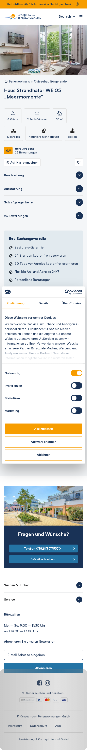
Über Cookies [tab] (71, 303)
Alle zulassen (43, 429)
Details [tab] (44, 303)
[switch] (76, 385)
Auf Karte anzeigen (24, 162)
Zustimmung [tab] (16, 303)
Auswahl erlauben (43, 441)
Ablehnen (43, 454)
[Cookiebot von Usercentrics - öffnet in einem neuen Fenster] (64, 292)
